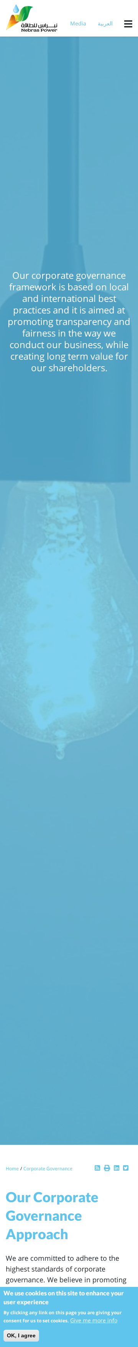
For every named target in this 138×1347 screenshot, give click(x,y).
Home (12, 1168)
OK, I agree (21, 1335)
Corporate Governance (47, 1168)
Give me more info (93, 1320)
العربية (105, 23)
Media (78, 23)
